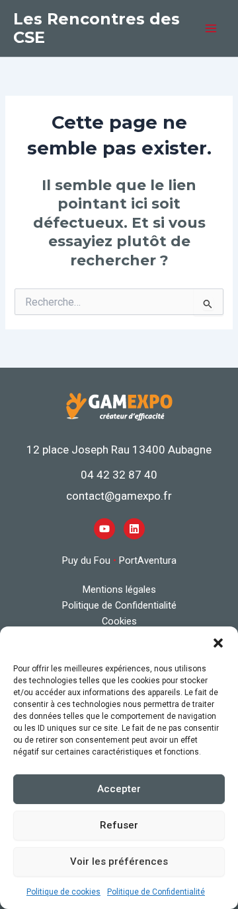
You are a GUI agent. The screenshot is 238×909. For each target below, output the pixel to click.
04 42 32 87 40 (119, 474)
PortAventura (148, 560)
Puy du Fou (86, 560)
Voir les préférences (119, 861)
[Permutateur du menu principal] (211, 28)
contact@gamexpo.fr (119, 495)
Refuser (119, 825)
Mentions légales (119, 589)
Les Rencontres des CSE (96, 28)
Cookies (119, 621)
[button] (218, 643)
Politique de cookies (63, 891)
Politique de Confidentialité (156, 891)
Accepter (119, 789)
